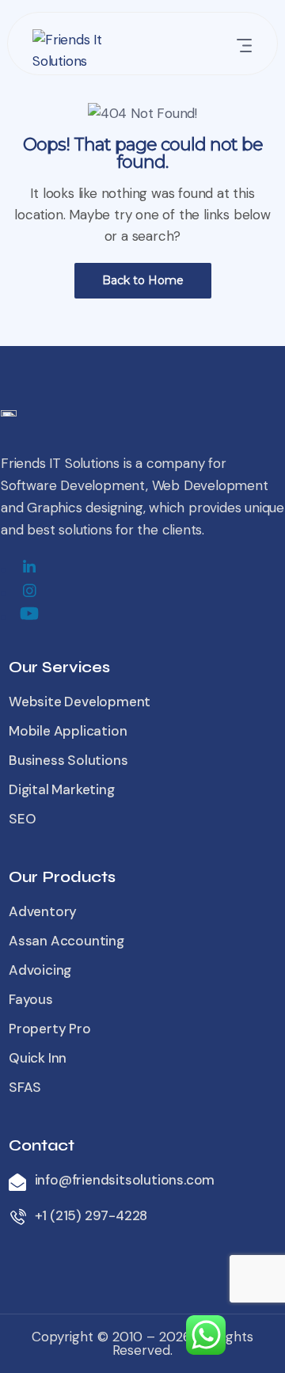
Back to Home (143, 280)
